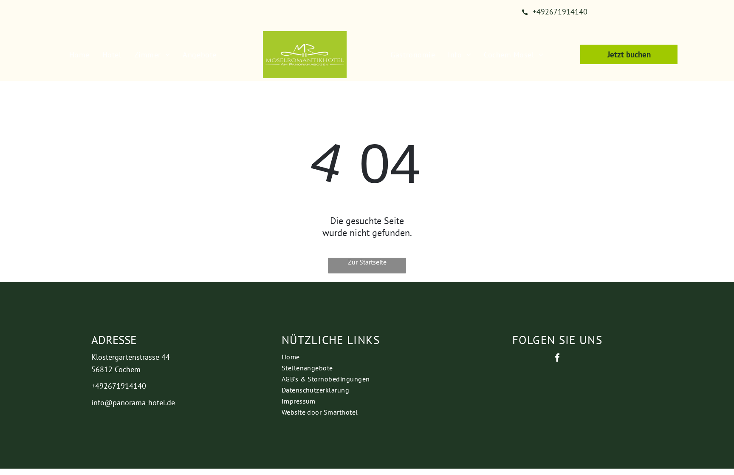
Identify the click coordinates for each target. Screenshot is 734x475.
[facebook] (557, 358)
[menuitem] (79, 54)
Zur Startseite (367, 262)
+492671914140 (118, 386)
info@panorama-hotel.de (133, 402)
